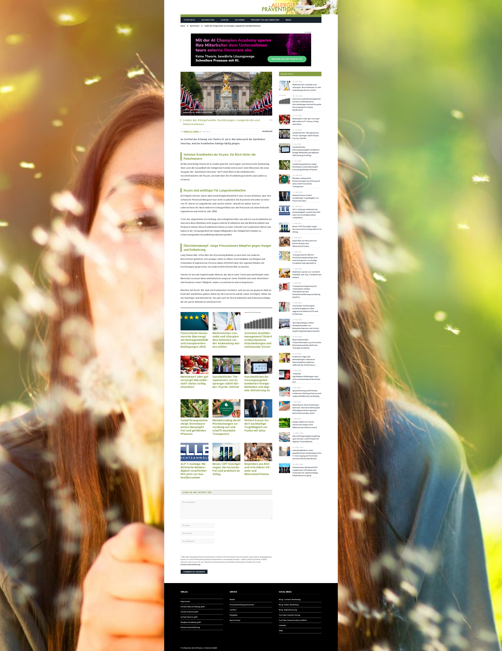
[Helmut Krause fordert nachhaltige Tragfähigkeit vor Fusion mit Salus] (258, 408)
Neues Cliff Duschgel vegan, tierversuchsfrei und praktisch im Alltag (226, 469)
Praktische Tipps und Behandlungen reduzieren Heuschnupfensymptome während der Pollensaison (303, 361)
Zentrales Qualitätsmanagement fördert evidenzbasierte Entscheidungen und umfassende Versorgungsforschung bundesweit (258, 339)
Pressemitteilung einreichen (265, 20)
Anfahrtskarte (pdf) (189, 617)
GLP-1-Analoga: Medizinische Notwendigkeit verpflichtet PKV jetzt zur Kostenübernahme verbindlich (194, 470)
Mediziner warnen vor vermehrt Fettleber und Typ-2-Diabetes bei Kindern (306, 274)
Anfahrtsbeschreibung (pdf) (193, 607)
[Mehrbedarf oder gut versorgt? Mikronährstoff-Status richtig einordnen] (195, 365)
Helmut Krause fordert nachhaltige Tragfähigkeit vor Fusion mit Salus (257, 425)
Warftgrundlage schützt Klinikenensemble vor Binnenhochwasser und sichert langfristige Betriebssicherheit (306, 327)
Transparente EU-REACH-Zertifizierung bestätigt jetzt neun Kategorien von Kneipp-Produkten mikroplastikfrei (305, 259)
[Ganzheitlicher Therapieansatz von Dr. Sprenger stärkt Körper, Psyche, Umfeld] (226, 365)
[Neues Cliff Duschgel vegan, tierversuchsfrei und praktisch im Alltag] (226, 452)
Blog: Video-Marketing (289, 605)
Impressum (185, 601)
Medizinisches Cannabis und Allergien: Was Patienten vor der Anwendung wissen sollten (226, 339)
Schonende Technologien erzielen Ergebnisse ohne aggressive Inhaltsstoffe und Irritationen (305, 310)
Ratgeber (239, 20)
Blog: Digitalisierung (288, 610)
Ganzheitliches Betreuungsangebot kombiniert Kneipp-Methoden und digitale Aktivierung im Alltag (257, 383)
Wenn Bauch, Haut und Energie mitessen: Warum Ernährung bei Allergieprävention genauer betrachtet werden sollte (306, 409)
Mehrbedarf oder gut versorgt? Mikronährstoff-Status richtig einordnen (194, 381)
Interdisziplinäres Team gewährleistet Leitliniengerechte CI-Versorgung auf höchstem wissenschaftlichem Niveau (306, 454)
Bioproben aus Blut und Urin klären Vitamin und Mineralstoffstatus (257, 469)
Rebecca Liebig (191, 131)
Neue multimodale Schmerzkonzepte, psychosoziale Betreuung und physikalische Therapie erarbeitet (306, 344)
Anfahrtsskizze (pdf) (189, 612)
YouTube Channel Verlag (289, 615)
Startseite (189, 20)
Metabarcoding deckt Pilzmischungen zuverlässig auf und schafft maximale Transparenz (226, 426)
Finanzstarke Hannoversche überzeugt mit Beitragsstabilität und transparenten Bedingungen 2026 (194, 339)
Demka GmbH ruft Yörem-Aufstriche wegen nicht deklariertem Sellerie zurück (304, 424)
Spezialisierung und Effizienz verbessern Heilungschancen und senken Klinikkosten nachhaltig (306, 393)
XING (281, 631)
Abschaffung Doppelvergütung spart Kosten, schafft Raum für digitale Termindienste (306, 439)
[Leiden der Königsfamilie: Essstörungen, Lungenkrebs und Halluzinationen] (226, 94)
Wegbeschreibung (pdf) (191, 622)
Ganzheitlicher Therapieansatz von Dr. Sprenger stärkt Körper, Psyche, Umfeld (225, 381)
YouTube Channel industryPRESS (293, 620)
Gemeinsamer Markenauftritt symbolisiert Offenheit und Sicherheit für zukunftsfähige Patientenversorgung (305, 471)
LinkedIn (282, 625)
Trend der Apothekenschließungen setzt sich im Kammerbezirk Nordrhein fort (306, 378)
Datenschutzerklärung (190, 564)
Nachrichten (207, 20)
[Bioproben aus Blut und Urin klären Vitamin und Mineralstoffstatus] (258, 452)
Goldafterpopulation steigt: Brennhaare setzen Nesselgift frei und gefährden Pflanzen (194, 426)
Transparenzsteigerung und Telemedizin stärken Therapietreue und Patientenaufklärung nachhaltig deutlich (306, 291)
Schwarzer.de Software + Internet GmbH (199, 648)
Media (288, 20)
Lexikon (224, 20)
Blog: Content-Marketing (290, 599)
